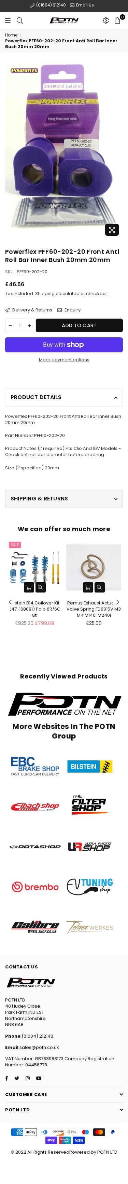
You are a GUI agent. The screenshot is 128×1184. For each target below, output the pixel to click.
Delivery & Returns (31, 310)
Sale (15, 544)
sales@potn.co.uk (38, 1047)
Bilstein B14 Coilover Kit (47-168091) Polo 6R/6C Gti (34, 609)
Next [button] (118, 602)
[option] (64, 151)
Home (11, 35)
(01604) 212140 (50, 5)
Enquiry (72, 310)
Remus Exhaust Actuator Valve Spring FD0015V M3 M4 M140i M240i (94, 609)
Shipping (45, 293)
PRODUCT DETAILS (36, 397)
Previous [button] (10, 602)
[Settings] (106, 20)
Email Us (84, 5)
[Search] (20, 20)
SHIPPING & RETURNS (39, 498)
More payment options (64, 360)
